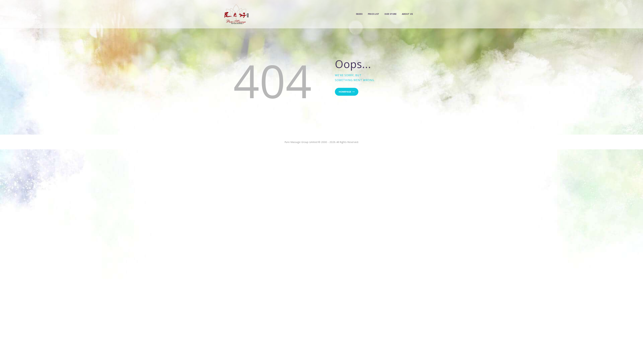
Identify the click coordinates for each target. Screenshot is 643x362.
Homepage (345, 91)
